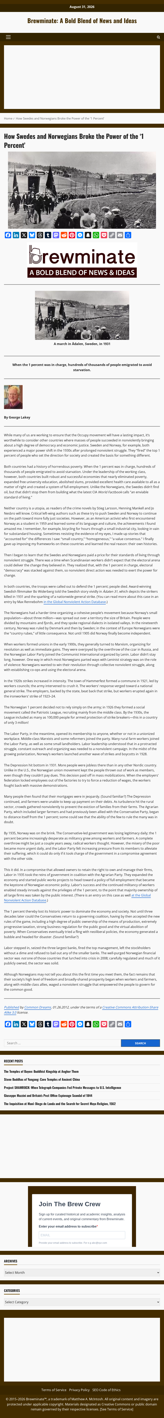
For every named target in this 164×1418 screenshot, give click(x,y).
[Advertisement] (82, 77)
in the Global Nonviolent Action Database (75, 602)
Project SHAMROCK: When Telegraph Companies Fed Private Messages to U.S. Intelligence (62, 1087)
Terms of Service (53, 1390)
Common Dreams (37, 1007)
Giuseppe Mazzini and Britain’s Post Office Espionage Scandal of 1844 (48, 1095)
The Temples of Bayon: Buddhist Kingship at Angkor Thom (41, 1071)
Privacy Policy (79, 1390)
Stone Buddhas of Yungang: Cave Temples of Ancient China (42, 1079)
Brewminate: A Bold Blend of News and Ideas (82, 20)
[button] (8, 37)
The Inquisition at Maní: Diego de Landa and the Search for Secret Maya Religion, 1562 (60, 1103)
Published (11, 1007)
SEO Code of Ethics (106, 1390)
